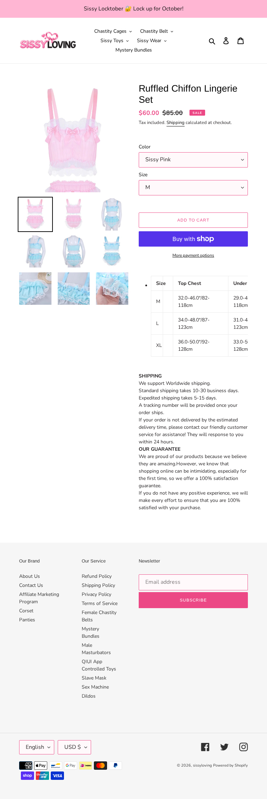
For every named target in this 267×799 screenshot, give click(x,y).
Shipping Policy (98, 585)
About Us (29, 576)
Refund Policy (97, 576)
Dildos (89, 696)
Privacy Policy (96, 594)
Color (145, 146)
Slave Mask (94, 678)
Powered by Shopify (230, 765)
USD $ (72, 747)
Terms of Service (100, 603)
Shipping (176, 122)
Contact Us (31, 585)
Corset (26, 610)
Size (143, 174)
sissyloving (202, 765)
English (35, 747)
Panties (27, 619)
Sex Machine (95, 687)
